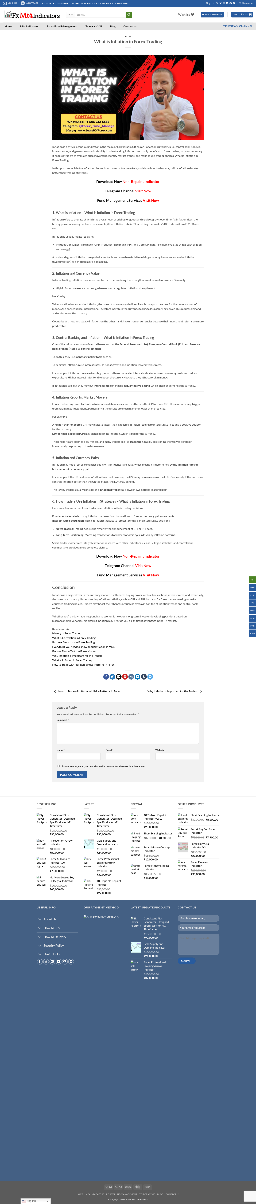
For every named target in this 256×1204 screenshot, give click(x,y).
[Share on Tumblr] (144, 677)
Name (61, 750)
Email (110, 750)
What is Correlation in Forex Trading (74, 637)
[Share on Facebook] (106, 677)
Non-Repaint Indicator (141, 181)
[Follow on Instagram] (217, 3)
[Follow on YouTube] (231, 3)
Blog (208, 3)
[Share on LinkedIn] (137, 677)
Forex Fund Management (61, 26)
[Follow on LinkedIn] (227, 3)
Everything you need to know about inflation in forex (83, 646)
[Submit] (129, 15)
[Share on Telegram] (150, 677)
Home (8, 26)
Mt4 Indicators (29, 26)
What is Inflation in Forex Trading (72, 660)
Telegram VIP (94, 26)
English (31, 1200)
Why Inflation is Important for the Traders (77, 655)
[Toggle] (40, 919)
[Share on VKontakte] (131, 677)
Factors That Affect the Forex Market (74, 651)
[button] (246, 3)
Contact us (130, 26)
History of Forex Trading (66, 633)
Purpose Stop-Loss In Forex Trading (73, 642)
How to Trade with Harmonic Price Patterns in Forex (83, 664)
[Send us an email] (224, 3)
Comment (63, 719)
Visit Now (143, 191)
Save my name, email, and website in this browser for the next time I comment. (104, 766)
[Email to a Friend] (119, 677)
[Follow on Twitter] (220, 3)
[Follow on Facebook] (214, 3)
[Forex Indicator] (32, 14)
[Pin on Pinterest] (125, 677)
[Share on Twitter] (112, 677)
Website (159, 750)
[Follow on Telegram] (234, 3)
